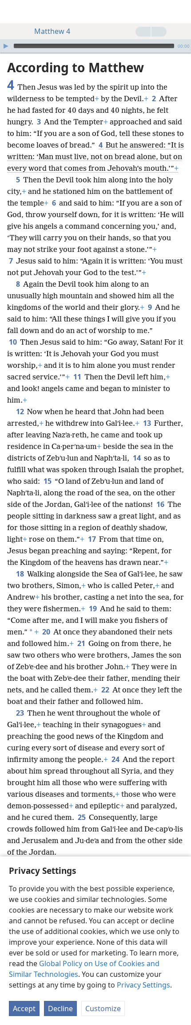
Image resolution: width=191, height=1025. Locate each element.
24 (116, 759)
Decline (60, 1008)
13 (147, 423)
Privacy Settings (143, 985)
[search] (180, 11)
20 (47, 632)
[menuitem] (13, 11)
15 (48, 481)
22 (106, 690)
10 (13, 342)
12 (20, 411)
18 (20, 574)
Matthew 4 (52, 31)
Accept (24, 1008)
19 (93, 608)
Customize (103, 1008)
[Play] (5, 45)
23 (20, 713)
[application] (95, 46)
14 (137, 458)
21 (82, 643)
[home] (13, 11)
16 (161, 504)
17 (92, 539)
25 (82, 817)
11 (78, 377)
